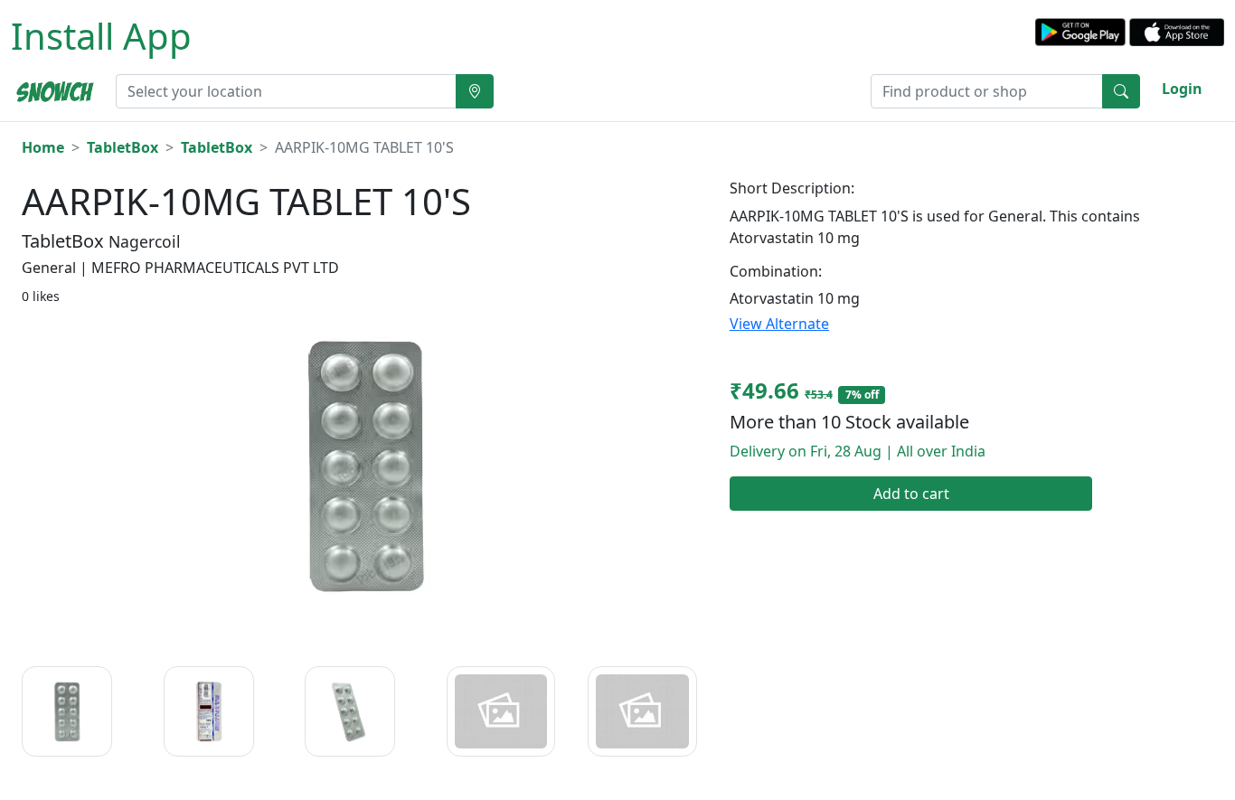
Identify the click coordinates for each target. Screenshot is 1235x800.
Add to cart (911, 494)
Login (1182, 89)
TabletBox (122, 147)
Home (43, 147)
